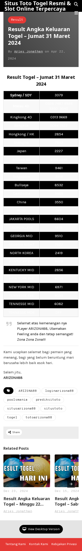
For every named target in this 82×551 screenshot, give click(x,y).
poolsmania (17, 400)
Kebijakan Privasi (64, 544)
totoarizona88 (39, 417)
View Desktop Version (43, 529)
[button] (76, 13)
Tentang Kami (15, 544)
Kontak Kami (38, 544)
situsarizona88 (21, 409)
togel (12, 417)
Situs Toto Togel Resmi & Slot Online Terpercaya (38, 5)
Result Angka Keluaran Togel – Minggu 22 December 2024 (26, 501)
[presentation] (71, 484)
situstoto (53, 409)
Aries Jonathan (28, 52)
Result (17, 20)
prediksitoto (48, 400)
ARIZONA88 (27, 391)
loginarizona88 (59, 391)
